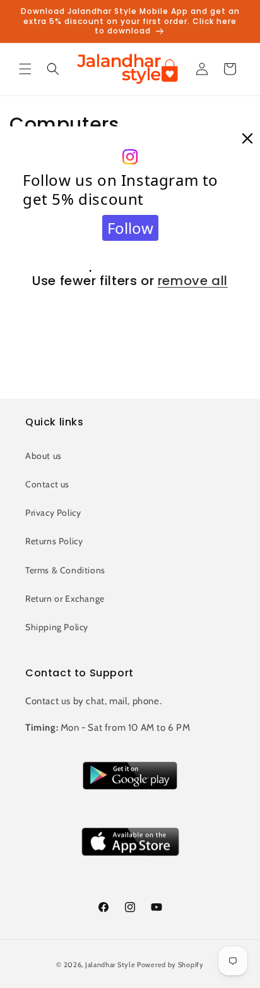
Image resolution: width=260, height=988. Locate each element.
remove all (193, 280)
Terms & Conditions (65, 570)
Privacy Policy (53, 512)
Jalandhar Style (110, 964)
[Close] (247, 139)
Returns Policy (54, 541)
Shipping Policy (56, 627)
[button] (25, 69)
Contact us (47, 484)
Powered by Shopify (170, 964)
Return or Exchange (65, 598)
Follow (130, 227)
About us (43, 455)
